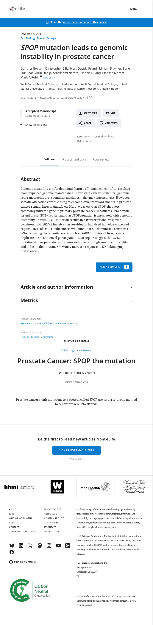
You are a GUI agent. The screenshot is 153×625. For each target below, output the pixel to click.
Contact (14, 527)
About (13, 509)
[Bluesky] (11, 547)
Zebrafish (47, 337)
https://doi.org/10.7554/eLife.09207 (62, 98)
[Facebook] (11, 554)
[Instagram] (49, 547)
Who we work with (20, 518)
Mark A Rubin (30, 77)
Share (87, 123)
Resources (50, 527)
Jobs (11, 513)
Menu (134, 9)
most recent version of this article (85, 22)
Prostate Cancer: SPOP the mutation (76, 361)
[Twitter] (30, 547)
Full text (49, 159)
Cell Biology (28, 38)
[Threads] (67, 547)
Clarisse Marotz (113, 73)
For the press (52, 522)
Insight (68, 382)
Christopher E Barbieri (60, 68)
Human (25, 337)
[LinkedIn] (21, 547)
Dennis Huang (91, 73)
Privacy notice (76, 459)
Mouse (35, 337)
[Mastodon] (39, 547)
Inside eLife (50, 513)
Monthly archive (54, 518)
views (83, 137)
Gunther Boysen (32, 68)
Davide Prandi (88, 68)
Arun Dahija (43, 73)
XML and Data (51, 531)
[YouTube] (58, 547)
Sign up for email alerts (76, 450)
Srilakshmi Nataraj (66, 73)
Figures (74, 159)
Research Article (31, 34)
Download (90, 113)
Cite (112, 113)
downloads (104, 137)
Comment (112, 124)
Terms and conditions (22, 531)
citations (84, 141)
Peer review (101, 159)
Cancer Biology (46, 38)
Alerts (13, 522)
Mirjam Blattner (110, 68)
